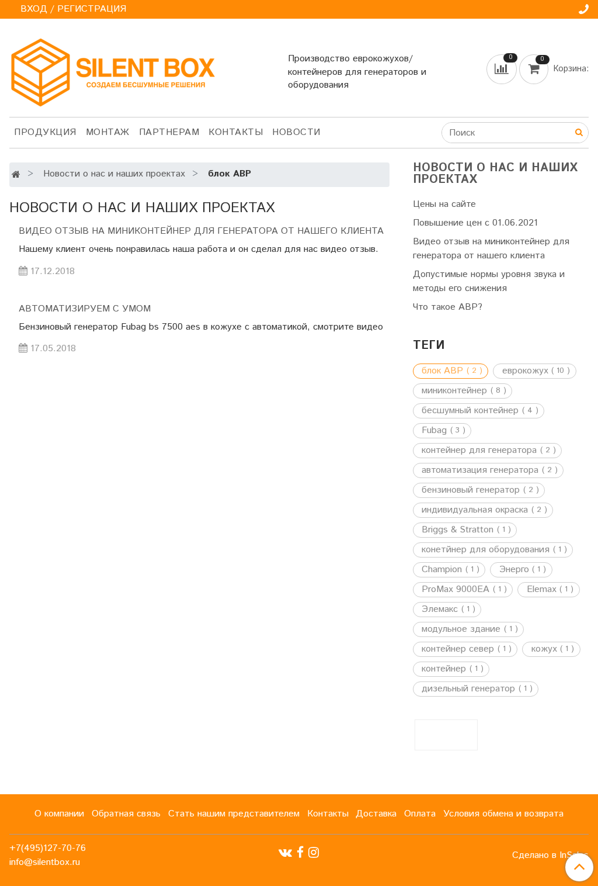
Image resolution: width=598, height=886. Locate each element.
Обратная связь (126, 814)
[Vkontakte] (285, 853)
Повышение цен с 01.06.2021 (475, 223)
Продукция (45, 132)
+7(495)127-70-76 (47, 848)
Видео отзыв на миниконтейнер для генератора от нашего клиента (201, 231)
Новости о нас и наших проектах (114, 174)
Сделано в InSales (550, 855)
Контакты (235, 132)
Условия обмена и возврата (503, 814)
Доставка (376, 814)
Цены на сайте (444, 204)
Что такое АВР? (447, 307)
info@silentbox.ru (44, 862)
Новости (296, 132)
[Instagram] (313, 853)
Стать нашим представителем (234, 814)
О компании (59, 814)
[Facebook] (300, 853)
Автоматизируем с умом (85, 309)
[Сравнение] (502, 68)
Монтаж (108, 132)
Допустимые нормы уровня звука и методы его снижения (489, 281)
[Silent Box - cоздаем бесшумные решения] (112, 70)
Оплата (420, 814)
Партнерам (169, 132)
